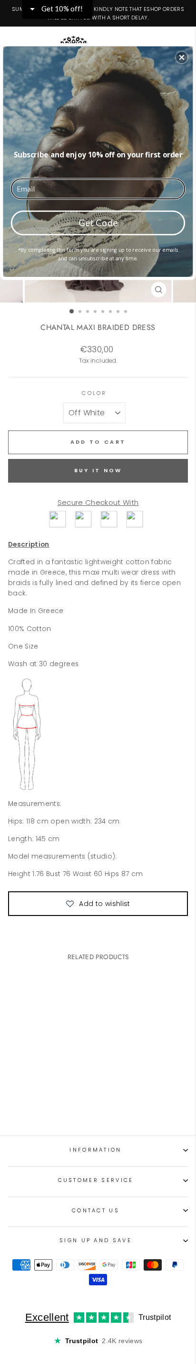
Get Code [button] (98, 222)
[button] (181, 57)
